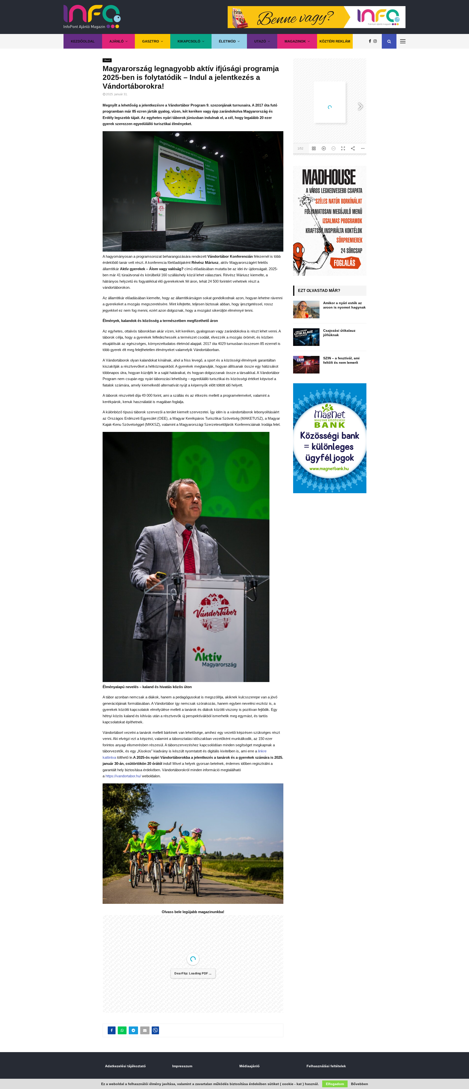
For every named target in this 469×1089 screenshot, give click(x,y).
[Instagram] (376, 41)
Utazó (260, 41)
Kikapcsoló (189, 41)
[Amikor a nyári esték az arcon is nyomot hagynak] (306, 309)
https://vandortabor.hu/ (123, 776)
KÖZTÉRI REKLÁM (335, 41)
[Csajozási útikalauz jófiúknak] (306, 337)
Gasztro (150, 41)
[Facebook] (371, 41)
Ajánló (116, 41)
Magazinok (295, 41)
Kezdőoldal (83, 41)
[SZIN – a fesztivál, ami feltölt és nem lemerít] (306, 365)
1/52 (164, 1039)
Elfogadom (335, 1084)
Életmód (227, 41)
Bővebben (359, 1084)
